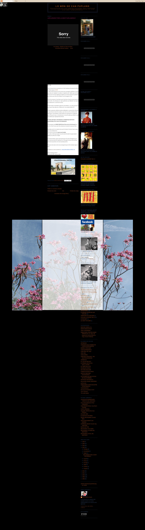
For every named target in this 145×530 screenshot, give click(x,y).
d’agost (85, 453)
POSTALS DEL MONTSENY (87, 307)
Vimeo (71, 48)
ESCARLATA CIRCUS (85, 368)
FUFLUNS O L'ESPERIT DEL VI (88, 159)
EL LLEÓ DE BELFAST (86, 361)
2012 (83, 471)
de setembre (86, 451)
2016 (83, 441)
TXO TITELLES (84, 391)
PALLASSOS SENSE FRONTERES (89, 381)
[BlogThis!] (66, 180)
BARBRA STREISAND (86, 348)
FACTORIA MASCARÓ (86, 369)
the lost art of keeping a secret (87, 389)
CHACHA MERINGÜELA (86, 349)
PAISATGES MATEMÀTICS (87, 379)
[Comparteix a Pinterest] (70, 180)
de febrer (86, 466)
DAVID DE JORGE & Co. (86, 327)
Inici (63, 190)
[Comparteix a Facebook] (69, 180)
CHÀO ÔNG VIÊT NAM (86, 351)
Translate (91, 258)
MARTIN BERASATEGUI (86, 328)
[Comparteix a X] (67, 180)
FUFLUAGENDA (84, 299)
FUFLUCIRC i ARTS (85, 297)
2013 (83, 447)
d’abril (85, 464)
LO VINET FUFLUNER (86, 320)
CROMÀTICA (84, 359)
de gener (86, 468)
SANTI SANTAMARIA (85, 330)
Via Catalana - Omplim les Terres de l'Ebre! (62, 46)
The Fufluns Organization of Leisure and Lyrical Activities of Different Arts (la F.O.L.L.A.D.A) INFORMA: (89, 291)
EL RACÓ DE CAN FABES (87, 415)
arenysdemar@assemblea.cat (68, 149)
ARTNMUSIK (84, 343)
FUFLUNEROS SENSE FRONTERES (89, 304)
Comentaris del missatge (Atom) (61, 193)
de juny (85, 460)
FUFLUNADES (84, 295)
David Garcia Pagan (87, 497)
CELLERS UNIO (84, 414)
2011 (83, 473)
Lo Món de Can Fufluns (72, 6)
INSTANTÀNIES (84, 310)
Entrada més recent (52, 190)
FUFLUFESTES (84, 309)
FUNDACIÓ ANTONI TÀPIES (87, 371)
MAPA (56, 89)
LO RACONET (84, 319)
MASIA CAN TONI (85, 427)
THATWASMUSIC (85, 388)
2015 (83, 443)
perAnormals (83, 383)
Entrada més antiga (74, 190)
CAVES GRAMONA (85, 409)
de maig (85, 462)
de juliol (85, 458)
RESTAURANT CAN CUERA (87, 428)
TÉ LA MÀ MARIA (85, 393)
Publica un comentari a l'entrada (55, 188)
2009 (83, 476)
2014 (83, 445)
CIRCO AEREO (84, 354)
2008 (83, 478)
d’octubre (86, 449)
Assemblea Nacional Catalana (61, 48)
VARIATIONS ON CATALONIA (87, 315)
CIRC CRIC (83, 353)
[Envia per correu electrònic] (65, 180)
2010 (83, 474)
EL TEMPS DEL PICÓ (86, 366)
